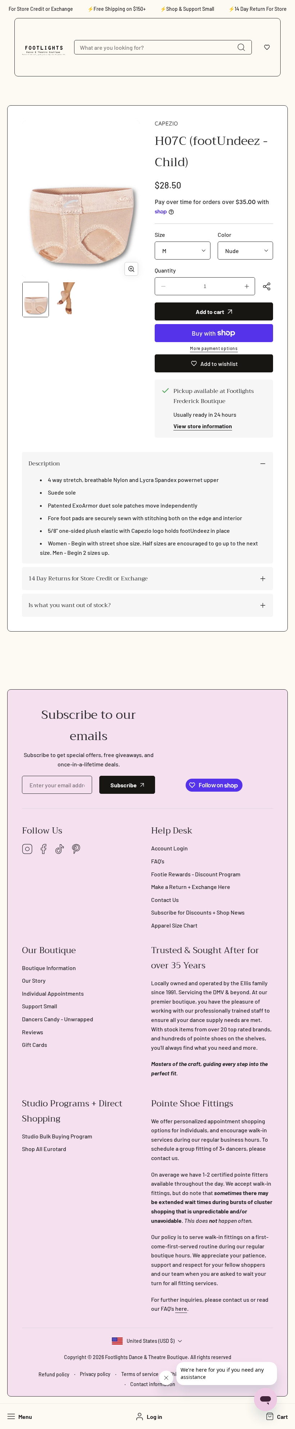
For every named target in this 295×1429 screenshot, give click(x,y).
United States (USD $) (150, 1341)
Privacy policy (95, 1374)
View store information (202, 425)
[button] (267, 47)
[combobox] (163, 47)
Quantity (165, 270)
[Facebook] (43, 849)
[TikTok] (59, 849)
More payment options (214, 348)
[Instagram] (27, 849)
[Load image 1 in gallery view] (35, 299)
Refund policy (53, 1374)
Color (224, 234)
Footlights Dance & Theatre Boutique (146, 1357)
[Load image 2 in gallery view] (66, 299)
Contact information (152, 1384)
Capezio (166, 123)
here (181, 1308)
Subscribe (123, 785)
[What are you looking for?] (241, 47)
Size (160, 234)
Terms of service (140, 1374)
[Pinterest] (76, 849)
